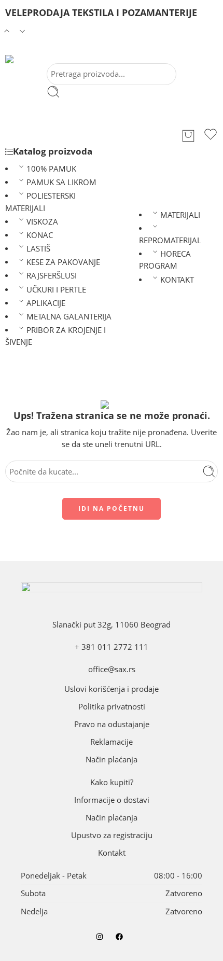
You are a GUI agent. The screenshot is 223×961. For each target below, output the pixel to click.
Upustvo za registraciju (111, 835)
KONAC (39, 235)
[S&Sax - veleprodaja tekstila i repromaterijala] (20, 59)
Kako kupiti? (111, 782)
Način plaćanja (111, 759)
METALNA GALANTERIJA (69, 317)
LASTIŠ (38, 249)
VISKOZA (42, 222)
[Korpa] (188, 136)
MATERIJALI (180, 215)
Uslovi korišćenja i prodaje (111, 689)
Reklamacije (111, 742)
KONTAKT (177, 280)
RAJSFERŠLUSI (51, 276)
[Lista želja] (210, 136)
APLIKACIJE (45, 303)
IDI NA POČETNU (111, 508)
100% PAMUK (51, 169)
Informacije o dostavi (111, 800)
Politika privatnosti (111, 707)
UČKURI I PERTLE (56, 290)
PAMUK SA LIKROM (61, 182)
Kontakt (112, 853)
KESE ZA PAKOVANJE (63, 262)
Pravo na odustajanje (111, 724)
